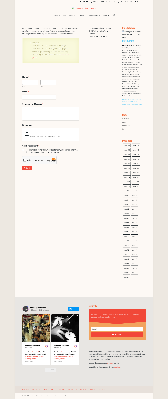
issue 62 (126, 273)
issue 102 (127, 182)
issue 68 (126, 259)
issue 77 (134, 236)
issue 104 (127, 177)
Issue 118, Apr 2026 (128, 40)
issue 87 (134, 214)
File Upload (27, 125)
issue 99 (135, 186)
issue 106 (127, 173)
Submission (36, 389)
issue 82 (126, 227)
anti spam (110, 363)
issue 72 (126, 250)
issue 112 (127, 159)
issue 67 (134, 259)
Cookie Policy (72, 389)
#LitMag (41, 356)
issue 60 (126, 277)
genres (81, 15)
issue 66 (126, 264)
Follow (75, 309)
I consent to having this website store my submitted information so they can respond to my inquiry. (52, 151)
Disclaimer (83, 389)
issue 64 (126, 268)
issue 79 (134, 232)
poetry (124, 122)
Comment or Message (32, 104)
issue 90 (126, 209)
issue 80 (126, 232)
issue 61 (134, 273)
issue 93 (134, 200)
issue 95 (134, 195)
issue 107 (136, 168)
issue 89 (134, 209)
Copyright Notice (49, 389)
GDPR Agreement (30, 146)
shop (105, 15)
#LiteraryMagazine (31, 356)
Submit (27, 168)
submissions (93, 15)
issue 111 (136, 159)
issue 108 (127, 168)
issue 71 (134, 250)
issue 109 (136, 164)
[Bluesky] (87, 2)
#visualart (35, 352)
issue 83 (134, 223)
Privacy (61, 389)
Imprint (93, 389)
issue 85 (134, 218)
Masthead (25, 389)
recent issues (68, 15)
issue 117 (136, 145)
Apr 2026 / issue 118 (97, 2)
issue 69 (134, 254)
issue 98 (126, 191)
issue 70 (126, 254)
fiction (124, 129)
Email (25, 92)
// (106, 2)
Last (42, 86)
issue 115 (136, 150)
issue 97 (134, 191)
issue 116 (127, 150)
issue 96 (126, 195)
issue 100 (127, 186)
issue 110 (127, 164)
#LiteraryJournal (30, 358)
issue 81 (134, 227)
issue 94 (126, 200)
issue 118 (127, 145)
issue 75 (134, 241)
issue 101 (136, 182)
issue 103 (136, 177)
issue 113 (136, 154)
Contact (102, 389)
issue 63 (134, 268)
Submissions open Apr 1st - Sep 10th (121, 2)
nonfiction (126, 125)
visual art (125, 119)
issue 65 (134, 264)
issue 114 (127, 154)
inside (56, 15)
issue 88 (126, 214)
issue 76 (126, 241)
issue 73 (134, 245)
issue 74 (126, 245)
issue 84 (126, 223)
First (24, 86)
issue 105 (136, 173)
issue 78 (126, 236)
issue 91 (134, 204)
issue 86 (126, 218)
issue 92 (126, 204)
